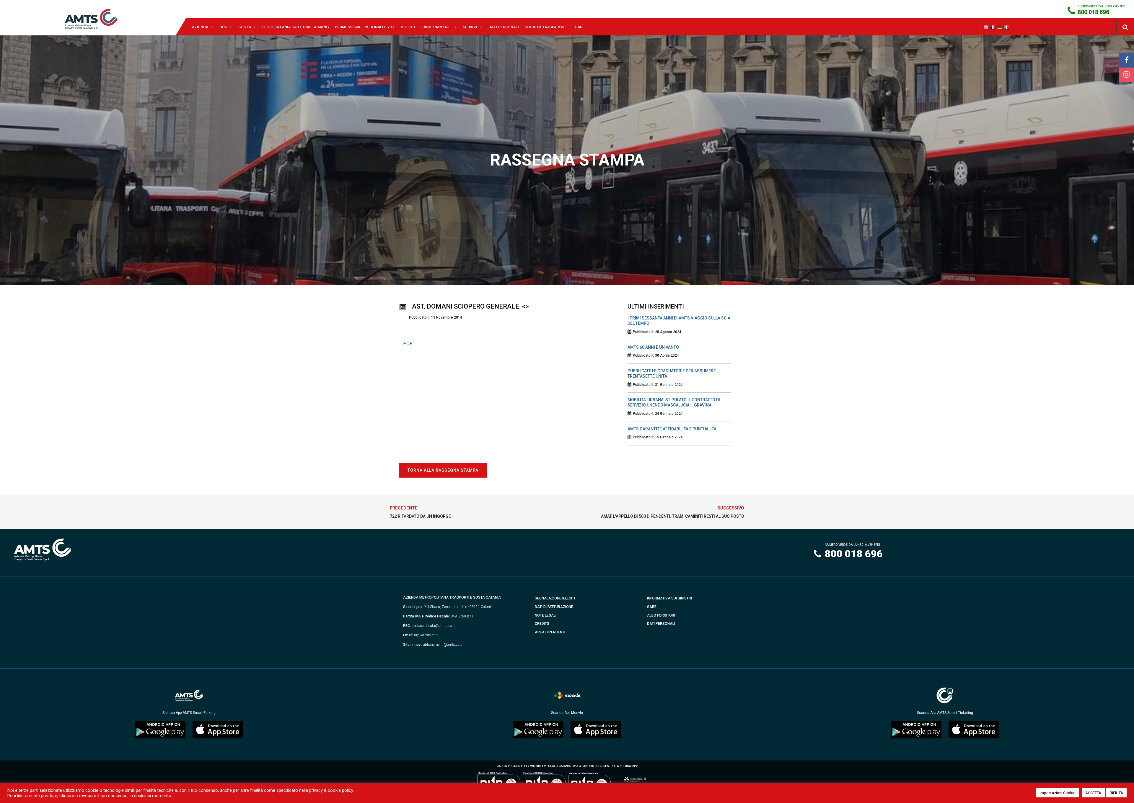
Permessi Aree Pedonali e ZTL (365, 27)
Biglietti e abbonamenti (426, 27)
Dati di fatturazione (554, 607)
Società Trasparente (547, 27)
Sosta (244, 27)
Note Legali (545, 615)
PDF (407, 343)
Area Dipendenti (550, 632)
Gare (580, 27)
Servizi (470, 27)
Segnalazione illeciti (555, 598)
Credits (542, 624)
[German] (1000, 27)
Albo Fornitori (661, 615)
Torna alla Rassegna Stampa (443, 470)
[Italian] (1007, 27)
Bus (223, 27)
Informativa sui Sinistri (669, 598)
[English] (986, 27)
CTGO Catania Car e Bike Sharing (295, 27)
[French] (993, 27)
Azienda (200, 27)
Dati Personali (503, 27)
